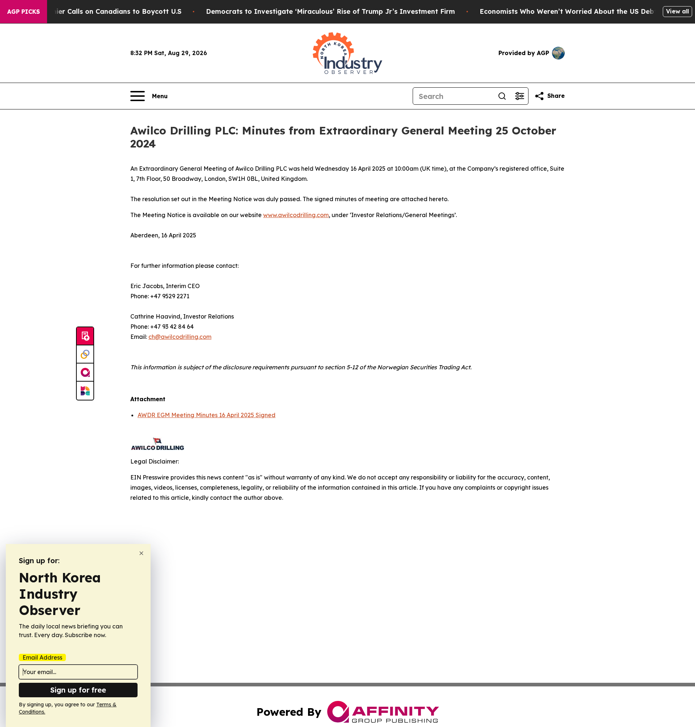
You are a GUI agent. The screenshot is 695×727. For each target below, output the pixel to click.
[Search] (502, 96)
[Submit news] (85, 336)
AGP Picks (23, 11)
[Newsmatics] (85, 391)
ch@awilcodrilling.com (179, 336)
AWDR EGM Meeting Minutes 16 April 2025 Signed (206, 415)
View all (677, 11)
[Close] (141, 553)
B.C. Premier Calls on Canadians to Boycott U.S (103, 11)
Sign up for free (78, 689)
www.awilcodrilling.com (296, 215)
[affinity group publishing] (85, 373)
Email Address (42, 657)
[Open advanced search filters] (519, 96)
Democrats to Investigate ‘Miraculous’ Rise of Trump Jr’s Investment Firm (330, 11)
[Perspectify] (85, 354)
